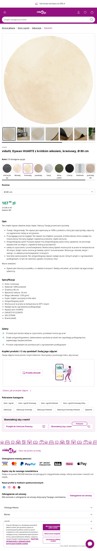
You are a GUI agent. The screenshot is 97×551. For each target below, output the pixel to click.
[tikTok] (19, 487)
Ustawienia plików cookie (53, 540)
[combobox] (48, 20)
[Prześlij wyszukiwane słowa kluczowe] (91, 19)
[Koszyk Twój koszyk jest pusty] (92, 12)
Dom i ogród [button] (8, 403)
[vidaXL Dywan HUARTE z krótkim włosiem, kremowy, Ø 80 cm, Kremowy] (48, 80)
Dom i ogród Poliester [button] (49, 403)
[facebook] (4, 487)
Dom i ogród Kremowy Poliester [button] (75, 403)
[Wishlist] (85, 12)
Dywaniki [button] (88, 410)
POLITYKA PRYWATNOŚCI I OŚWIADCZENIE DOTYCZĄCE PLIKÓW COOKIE (22, 541)
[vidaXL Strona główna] (41, 12)
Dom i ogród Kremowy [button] (27, 403)
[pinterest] (14, 487)
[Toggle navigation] (5, 12)
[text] (8, 203)
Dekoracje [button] (7, 410)
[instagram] (9, 487)
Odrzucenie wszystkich (53, 534)
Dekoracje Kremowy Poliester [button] (68, 410)
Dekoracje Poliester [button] (44, 410)
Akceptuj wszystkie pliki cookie (53, 527)
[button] (7, 171)
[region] (32, 534)
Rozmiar (6, 185)
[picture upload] (63, 372)
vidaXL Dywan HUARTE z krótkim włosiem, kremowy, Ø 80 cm (45, 151)
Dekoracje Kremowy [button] (24, 410)
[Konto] (78, 12)
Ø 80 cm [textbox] (8, 192)
